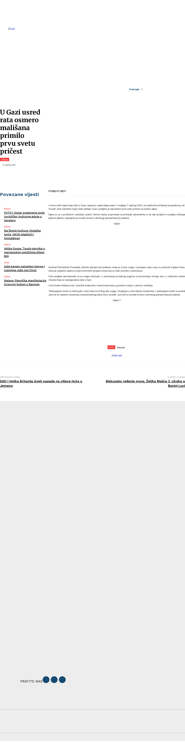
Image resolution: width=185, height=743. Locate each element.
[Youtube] (62, 679)
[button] (136, 89)
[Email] (80, 189)
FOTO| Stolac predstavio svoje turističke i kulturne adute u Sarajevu (24, 216)
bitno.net (121, 347)
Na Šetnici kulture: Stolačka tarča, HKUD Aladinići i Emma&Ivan (22, 234)
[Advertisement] (116, 244)
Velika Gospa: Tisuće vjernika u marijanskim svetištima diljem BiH (24, 252)
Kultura (5, 159)
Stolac (6, 262)
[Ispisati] (90, 189)
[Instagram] (54, 679)
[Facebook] (70, 189)
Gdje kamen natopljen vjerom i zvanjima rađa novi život (24, 268)
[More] (100, 189)
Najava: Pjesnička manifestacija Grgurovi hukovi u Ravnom (25, 282)
